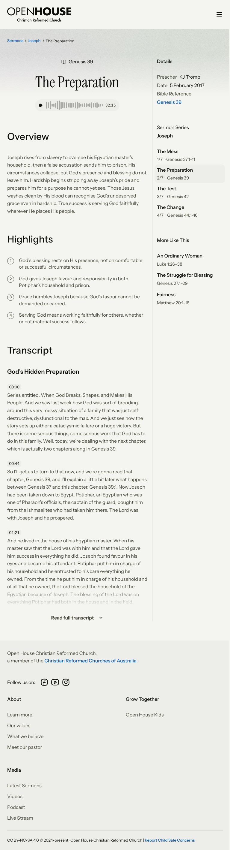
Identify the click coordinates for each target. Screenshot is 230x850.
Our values (19, 725)
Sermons (15, 40)
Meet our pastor (24, 747)
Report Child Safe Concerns (170, 840)
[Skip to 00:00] (15, 387)
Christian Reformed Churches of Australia (90, 661)
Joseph (34, 40)
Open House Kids (145, 715)
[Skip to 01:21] (15, 532)
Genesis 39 (169, 102)
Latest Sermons (24, 785)
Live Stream (20, 818)
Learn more (19, 715)
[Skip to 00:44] (15, 463)
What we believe (25, 736)
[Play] (41, 105)
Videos (14, 796)
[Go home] (39, 14)
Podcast (16, 807)
